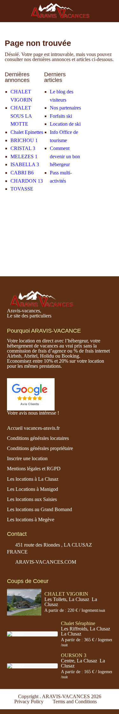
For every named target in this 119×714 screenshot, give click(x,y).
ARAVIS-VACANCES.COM (45, 562)
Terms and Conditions (75, 701)
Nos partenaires (65, 107)
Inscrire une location (27, 458)
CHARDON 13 (26, 181)
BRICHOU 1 (24, 140)
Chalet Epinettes (26, 132)
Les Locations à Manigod (32, 489)
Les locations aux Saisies (32, 499)
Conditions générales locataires (38, 438)
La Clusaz (71, 633)
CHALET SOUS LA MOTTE (21, 116)
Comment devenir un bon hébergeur (65, 156)
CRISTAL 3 (22, 148)
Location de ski (65, 124)
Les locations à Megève (30, 519)
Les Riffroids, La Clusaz (85, 628)
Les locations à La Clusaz (32, 479)
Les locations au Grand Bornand (39, 509)
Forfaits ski (61, 116)
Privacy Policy (28, 701)
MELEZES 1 (23, 156)
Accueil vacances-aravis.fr (33, 428)
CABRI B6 (22, 172)
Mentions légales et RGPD (34, 468)
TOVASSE (21, 188)
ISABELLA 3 (24, 164)
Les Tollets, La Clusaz (66, 599)
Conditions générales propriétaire (40, 448)
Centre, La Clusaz (79, 660)
